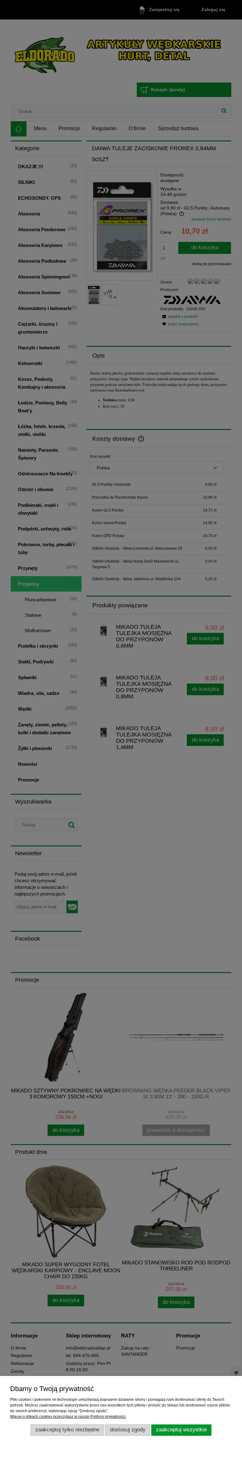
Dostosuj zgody (128, 1430)
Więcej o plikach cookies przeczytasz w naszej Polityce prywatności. (68, 1416)
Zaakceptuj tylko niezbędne (67, 1430)
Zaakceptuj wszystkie (181, 1430)
